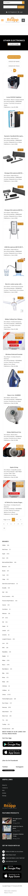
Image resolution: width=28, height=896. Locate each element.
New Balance (5, 669)
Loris (3, 643)
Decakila (4, 587)
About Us (4, 785)
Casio (3, 575)
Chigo (3, 579)
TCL (3, 720)
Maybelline (4, 651)
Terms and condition (10, 891)
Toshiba (4, 724)
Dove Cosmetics (6, 596)
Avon (3, 558)
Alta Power (5, 549)
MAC (3, 647)
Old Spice (4, 686)
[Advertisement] (14, 27)
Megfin (4, 656)
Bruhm (3, 570)
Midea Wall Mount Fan (14, 432)
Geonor (4, 605)
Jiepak (3, 626)
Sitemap (4, 795)
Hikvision (4, 613)
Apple (3, 553)
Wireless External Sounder (14, 354)
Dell (3, 592)
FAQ (3, 790)
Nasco (3, 664)
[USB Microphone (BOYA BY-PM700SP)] (14, 230)
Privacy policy (8, 892)
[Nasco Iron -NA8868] (14, 378)
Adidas (4, 545)
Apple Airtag (14, 467)
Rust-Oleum (5, 703)
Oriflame (4, 690)
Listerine (4, 634)
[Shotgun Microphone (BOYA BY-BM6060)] (14, 193)
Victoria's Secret (6, 728)
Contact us (5, 787)
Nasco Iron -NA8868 (14, 395)
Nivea (3, 677)
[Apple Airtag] (14, 452)
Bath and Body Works (7, 562)
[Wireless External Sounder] (14, 341)
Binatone (4, 566)
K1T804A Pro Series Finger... (14, 502)
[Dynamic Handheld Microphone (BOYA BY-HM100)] (14, 119)
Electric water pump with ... (14, 284)
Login (21, 12)
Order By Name (14, 61)
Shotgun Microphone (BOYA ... (14, 173)
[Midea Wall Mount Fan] (14, 415)
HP (3, 617)
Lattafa (4, 630)
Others (4, 694)
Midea (3, 660)
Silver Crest (5, 715)
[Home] (11, 20)
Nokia (3, 681)
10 (4, 528)
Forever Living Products (8, 600)
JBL (3, 622)
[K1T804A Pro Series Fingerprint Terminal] (14, 489)
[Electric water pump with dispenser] (14, 267)
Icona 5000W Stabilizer (13, 97)
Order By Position (14, 57)
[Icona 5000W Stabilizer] (14, 82)
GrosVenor (5, 609)
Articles (4, 793)
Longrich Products (6, 639)
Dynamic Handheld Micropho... (14, 136)
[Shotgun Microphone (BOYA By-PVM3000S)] (14, 156)
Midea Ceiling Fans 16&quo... (14, 319)
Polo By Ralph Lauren (7, 698)
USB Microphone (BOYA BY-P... (14, 247)
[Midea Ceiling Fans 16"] (14, 304)
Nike (3, 673)
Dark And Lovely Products (8, 583)
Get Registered (12, 12)
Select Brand (5, 711)
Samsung (4, 707)
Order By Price (14, 66)
